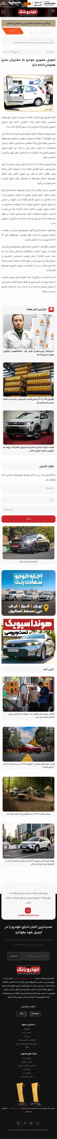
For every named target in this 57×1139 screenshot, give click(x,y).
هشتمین (17, 1108)
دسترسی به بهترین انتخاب (24, 978)
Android (35, 1013)
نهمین (10, 1108)
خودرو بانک (50, 40)
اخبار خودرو (38, 40)
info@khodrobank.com (28, 915)
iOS (21, 1013)
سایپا (37, 117)
